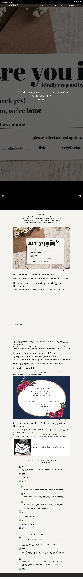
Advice (41, 88)
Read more (44, 450)
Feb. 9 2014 (24, 549)
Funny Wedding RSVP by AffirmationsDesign (63, 270)
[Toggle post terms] (80, 196)
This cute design (61, 419)
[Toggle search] (74, 2)
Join (3, 2)
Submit (5, 2)
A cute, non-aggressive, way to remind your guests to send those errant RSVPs (45, 446)
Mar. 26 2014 (24, 560)
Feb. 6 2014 (24, 467)
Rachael (23, 466)
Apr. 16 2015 (24, 569)
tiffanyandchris (25, 548)
